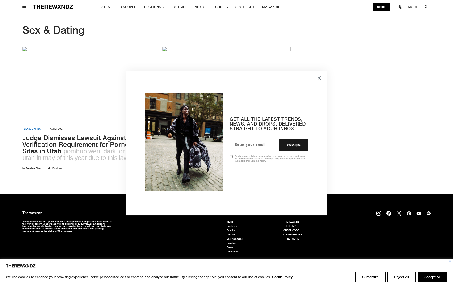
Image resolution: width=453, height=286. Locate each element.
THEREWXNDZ (291, 221)
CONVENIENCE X (292, 234)
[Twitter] (399, 213)
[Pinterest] (409, 213)
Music (230, 221)
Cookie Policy (282, 277)
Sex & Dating (32, 128)
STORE (381, 6)
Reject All (401, 277)
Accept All (432, 277)
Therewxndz (32, 212)
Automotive (233, 251)
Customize (370, 277)
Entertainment (234, 238)
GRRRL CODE (291, 230)
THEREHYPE (290, 226)
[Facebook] (388, 213)
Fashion (231, 230)
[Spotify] (429, 213)
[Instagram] (378, 213)
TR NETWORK (291, 238)
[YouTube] (418, 213)
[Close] (450, 261)
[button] (24, 6)
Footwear (232, 226)
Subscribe (293, 144)
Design (230, 247)
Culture (231, 234)
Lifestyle (231, 243)
